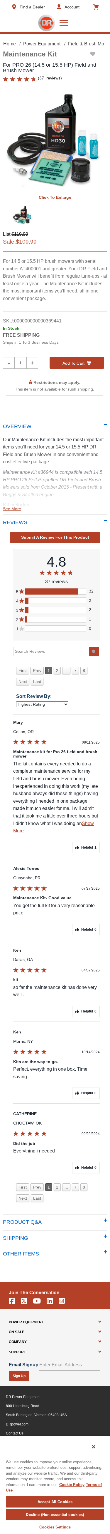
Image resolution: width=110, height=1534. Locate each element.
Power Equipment (41, 43)
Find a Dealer (32, 7)
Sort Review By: (34, 696)
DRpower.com (17, 1424)
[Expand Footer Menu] (99, 1322)
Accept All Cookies (55, 1502)
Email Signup (23, 1364)
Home (9, 43)
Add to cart (73, 363)
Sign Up (19, 1376)
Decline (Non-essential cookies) (55, 1514)
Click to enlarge (55, 197)
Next (22, 681)
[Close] (93, 1446)
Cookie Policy (71, 1484)
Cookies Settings (55, 1527)
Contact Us (14, 1433)
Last (37, 681)
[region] (55, 1484)
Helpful (89, 847)
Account (72, 7)
